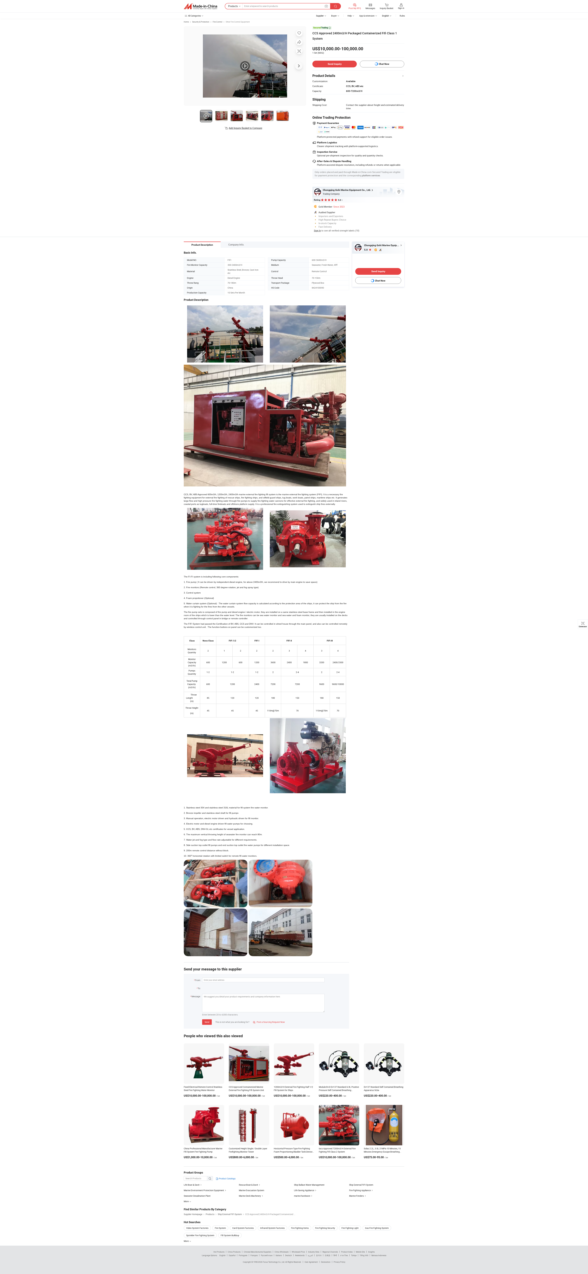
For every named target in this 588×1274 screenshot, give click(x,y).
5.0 (366, 249)
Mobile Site (360, 1252)
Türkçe (353, 1255)
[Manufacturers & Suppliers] (200, 6)
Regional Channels (330, 1252)
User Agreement (311, 1262)
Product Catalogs (227, 1178)
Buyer (334, 15)
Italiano (279, 1255)
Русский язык (266, 1255)
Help (349, 15)
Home (186, 22)
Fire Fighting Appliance (360, 1190)
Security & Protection (200, 22)
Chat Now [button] (384, 63)
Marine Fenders (356, 1195)
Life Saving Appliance (304, 1190)
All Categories (194, 15)
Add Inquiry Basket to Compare (245, 128)
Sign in (401, 8)
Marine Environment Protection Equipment (204, 1190)
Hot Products (218, 1252)
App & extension (367, 15)
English (222, 1255)
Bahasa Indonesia (378, 1255)
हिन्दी (335, 1255)
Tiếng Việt (364, 1255)
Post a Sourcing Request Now (269, 1022)
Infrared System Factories (272, 1228)
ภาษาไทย (344, 1255)
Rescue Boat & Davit (248, 1184)
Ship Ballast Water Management (309, 1184)
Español (232, 1255)
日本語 (327, 1255)
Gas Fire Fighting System (377, 1228)
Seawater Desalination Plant (197, 1195)
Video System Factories (197, 1228)
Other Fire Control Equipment (238, 22)
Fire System (220, 1228)
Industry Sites (313, 1252)
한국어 (319, 1255)
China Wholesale (281, 1252)
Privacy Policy (339, 1262)
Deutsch (288, 1255)
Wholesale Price (298, 1252)
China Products (234, 1252)
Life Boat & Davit (192, 1184)
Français (254, 1255)
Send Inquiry (335, 63)
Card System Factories (243, 1228)
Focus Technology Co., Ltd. (274, 1262)
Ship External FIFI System (361, 1184)
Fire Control (217, 22)
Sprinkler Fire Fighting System (200, 1235)
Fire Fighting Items (300, 1228)
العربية (310, 1255)
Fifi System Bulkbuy (230, 1235)
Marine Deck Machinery (250, 1195)
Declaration (325, 1262)
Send (207, 1022)
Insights (371, 1252)
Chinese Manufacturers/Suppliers (257, 1252)
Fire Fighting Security (325, 1228)
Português (243, 1255)
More (186, 1241)
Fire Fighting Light (350, 1228)
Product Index (347, 1252)
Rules (402, 15)
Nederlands (300, 1255)
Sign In (317, 230)
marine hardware (302, 1195)
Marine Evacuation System (251, 1190)
